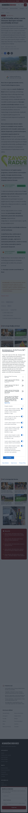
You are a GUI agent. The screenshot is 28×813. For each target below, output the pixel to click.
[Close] (25, 350)
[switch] (22, 380)
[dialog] (14, 406)
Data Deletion (5, 463)
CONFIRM (8, 457)
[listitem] (14, 377)
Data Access (14, 463)
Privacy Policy (22, 463)
